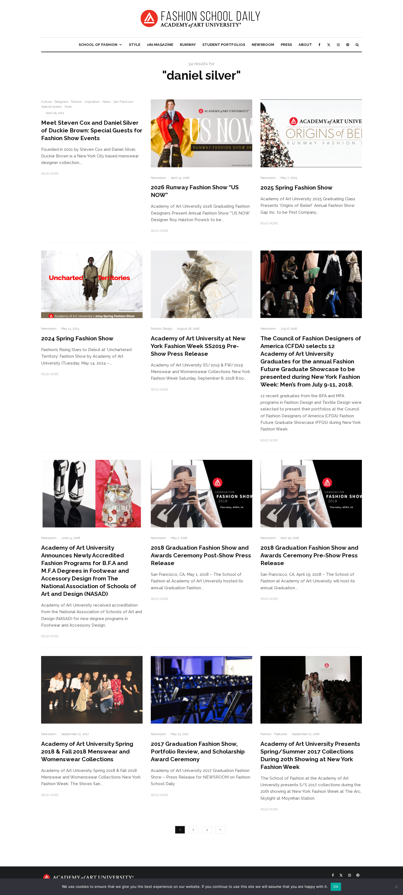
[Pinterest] (347, 45)
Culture (46, 102)
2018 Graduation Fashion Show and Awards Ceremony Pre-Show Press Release (309, 555)
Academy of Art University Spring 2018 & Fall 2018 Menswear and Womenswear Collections (87, 751)
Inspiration (92, 102)
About (305, 45)
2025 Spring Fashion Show (296, 187)
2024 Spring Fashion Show (77, 338)
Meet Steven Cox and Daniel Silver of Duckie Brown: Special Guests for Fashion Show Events (91, 130)
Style (134, 45)
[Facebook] (319, 45)
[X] (329, 45)
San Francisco (123, 102)
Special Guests (51, 107)
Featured (280, 734)
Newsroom (263, 45)
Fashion (76, 102)
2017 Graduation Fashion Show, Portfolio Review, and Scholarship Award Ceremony (198, 751)
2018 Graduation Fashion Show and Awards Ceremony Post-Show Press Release (201, 555)
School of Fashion (98, 45)
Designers (61, 102)
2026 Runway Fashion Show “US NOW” (195, 191)
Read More (50, 174)
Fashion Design (161, 328)
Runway (188, 45)
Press (286, 45)
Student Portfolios (223, 45)
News (106, 102)
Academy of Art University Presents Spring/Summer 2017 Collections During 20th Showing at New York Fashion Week (310, 755)
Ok (335, 886)
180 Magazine (160, 45)
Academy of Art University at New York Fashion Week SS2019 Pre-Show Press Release (198, 346)
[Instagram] (338, 45)
